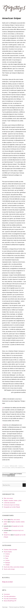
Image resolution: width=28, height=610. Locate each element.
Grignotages (5, 607)
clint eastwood (19, 467)
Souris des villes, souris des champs (14, 567)
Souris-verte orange (9, 569)
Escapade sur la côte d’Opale (12, 507)
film (24, 467)
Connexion (7, 594)
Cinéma (20, 466)
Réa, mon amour (8, 498)
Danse (7, 556)
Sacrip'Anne (7, 535)
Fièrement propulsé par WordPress (17, 607)
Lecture (7, 560)
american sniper (6, 467)
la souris (7, 466)
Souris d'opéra (8, 552)
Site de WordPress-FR (10, 601)
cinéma (13, 467)
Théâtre (7, 565)
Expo (6, 558)
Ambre (5, 519)
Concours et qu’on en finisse (11, 505)
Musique (7, 562)
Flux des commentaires (10, 598)
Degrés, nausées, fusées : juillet (12, 500)
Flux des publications (9, 596)
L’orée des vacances (9, 503)
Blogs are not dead (7, 582)
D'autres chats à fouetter (10, 549)
